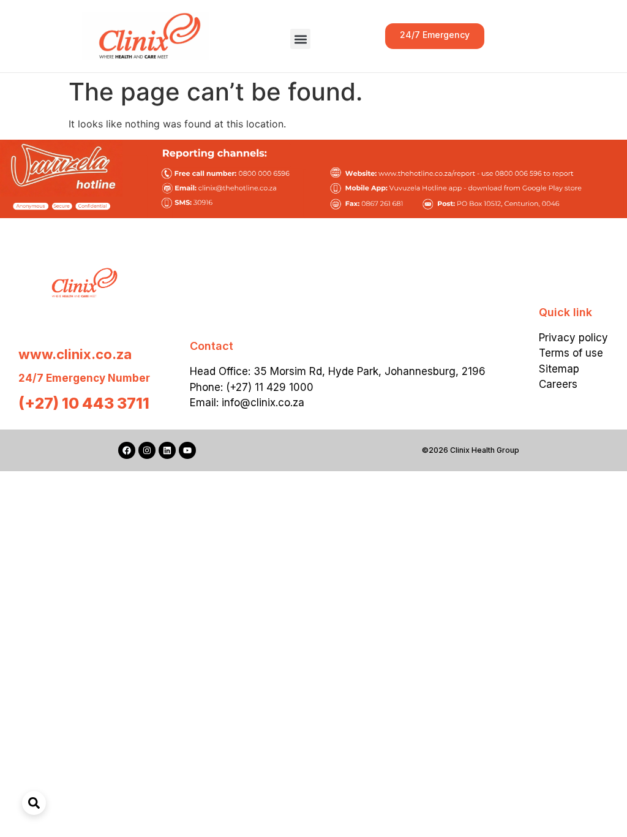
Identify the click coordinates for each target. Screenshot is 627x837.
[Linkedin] (167, 450)
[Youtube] (187, 450)
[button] (300, 39)
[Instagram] (147, 450)
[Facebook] (126, 450)
